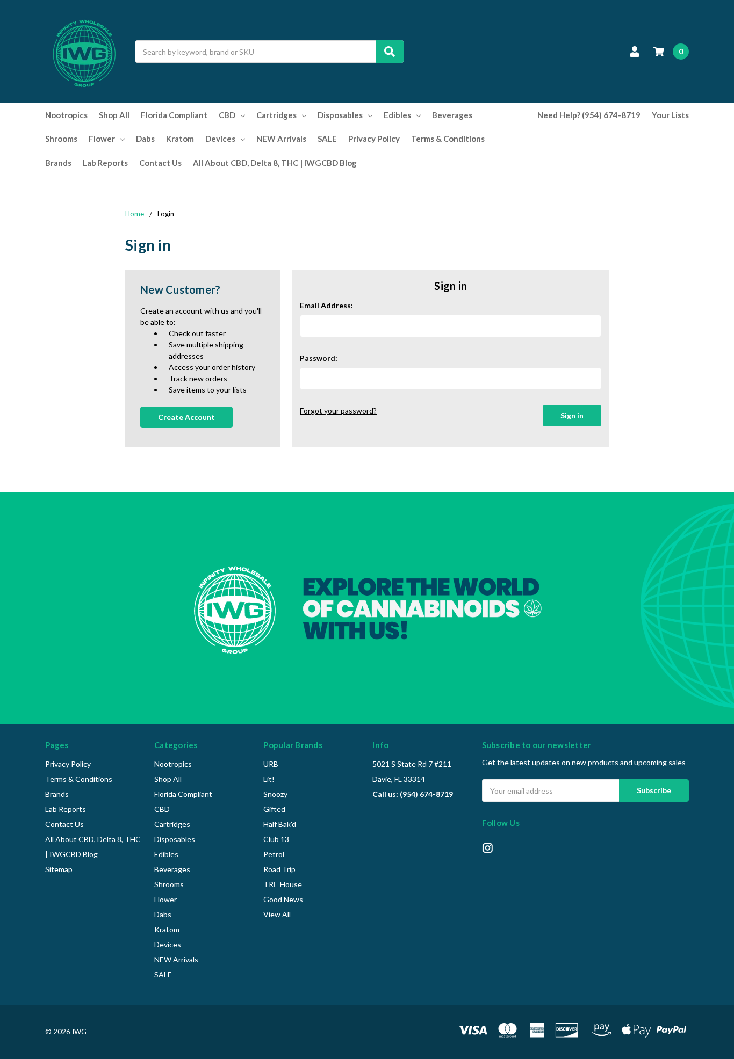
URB (270, 763)
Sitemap (59, 869)
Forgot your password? (338, 410)
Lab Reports (105, 163)
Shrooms (61, 138)
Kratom (180, 138)
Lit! (269, 779)
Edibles (397, 115)
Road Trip (279, 869)
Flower (102, 138)
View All (277, 914)
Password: (318, 357)
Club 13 (276, 839)
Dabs (145, 138)
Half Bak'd (279, 824)
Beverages (452, 115)
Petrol (273, 854)
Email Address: (326, 305)
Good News (283, 899)
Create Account (186, 417)
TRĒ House (282, 884)
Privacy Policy (374, 138)
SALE (327, 138)
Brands (58, 163)
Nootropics (66, 115)
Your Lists (670, 115)
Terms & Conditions (448, 138)
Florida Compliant (174, 115)
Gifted (274, 809)
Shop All (114, 115)
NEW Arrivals (281, 138)
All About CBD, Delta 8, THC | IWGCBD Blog (275, 163)
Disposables (340, 115)
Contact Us (160, 163)
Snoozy (275, 794)
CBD (227, 115)
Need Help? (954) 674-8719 (589, 115)
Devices (220, 138)
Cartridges (276, 115)
